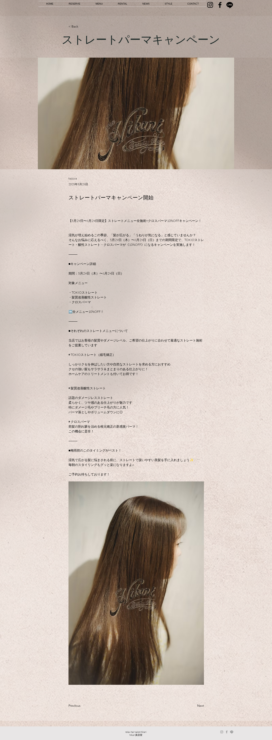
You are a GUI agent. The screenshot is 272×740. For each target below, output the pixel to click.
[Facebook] (220, 5)
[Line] (230, 5)
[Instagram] (210, 5)
